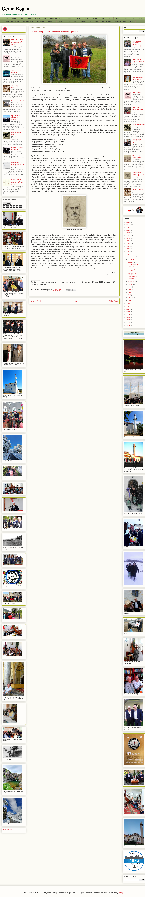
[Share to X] (71, 290)
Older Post (113, 301)
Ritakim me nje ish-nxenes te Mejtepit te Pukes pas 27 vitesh (17, 42)
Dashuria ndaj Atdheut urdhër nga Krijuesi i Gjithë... (133, 275)
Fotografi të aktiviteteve (12, 21)
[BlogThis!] (69, 290)
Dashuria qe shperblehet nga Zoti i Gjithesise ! (137, 77)
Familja (86, 18)
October (131, 262)
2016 (128, 249)
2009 (128, 314)
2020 (128, 238)
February (131, 297)
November (131, 259)
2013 (128, 303)
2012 (128, 306)
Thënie (125, 18)
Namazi (29, 18)
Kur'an (78, 18)
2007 (128, 320)
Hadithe (37, 18)
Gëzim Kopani (16, 8)
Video (140, 18)
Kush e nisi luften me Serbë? (133, 265)
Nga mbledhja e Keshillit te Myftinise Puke (138, 141)
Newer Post (36, 301)
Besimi (14, 18)
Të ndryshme (40, 21)
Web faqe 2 (51, 21)
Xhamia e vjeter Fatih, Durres (137, 156)
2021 (128, 235)
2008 (128, 317)
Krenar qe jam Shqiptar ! (132, 269)
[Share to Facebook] (73, 290)
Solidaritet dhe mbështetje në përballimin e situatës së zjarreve (138, 43)
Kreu (6, 18)
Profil (102, 18)
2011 (128, 309)
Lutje (45, 18)
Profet (21, 18)
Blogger (121, 893)
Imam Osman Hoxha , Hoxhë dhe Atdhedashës (138, 174)
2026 (128, 222)
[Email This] (67, 290)
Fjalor (132, 18)
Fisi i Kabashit (15, 56)
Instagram (61, 21)
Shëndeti (94, 18)
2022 (128, 233)
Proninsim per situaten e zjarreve (138, 60)
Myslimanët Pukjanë (120, 21)
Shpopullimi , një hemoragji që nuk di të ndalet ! (17, 164)
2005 (128, 325)
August (130, 284)
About (132, 21)
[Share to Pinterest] (75, 290)
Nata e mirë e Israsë (17, 101)
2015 (128, 251)
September (131, 281)
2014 (128, 254)
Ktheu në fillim (7, 829)
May (129, 292)
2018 (128, 243)
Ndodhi (117, 18)
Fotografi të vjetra (28, 21)
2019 (128, 241)
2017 (128, 246)
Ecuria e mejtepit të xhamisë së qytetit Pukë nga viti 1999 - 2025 (17, 182)
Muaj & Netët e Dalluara (57, 18)
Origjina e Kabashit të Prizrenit (17, 148)
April (129, 295)
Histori (110, 18)
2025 (128, 225)
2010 (128, 312)
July (129, 287)
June (130, 289)
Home (74, 301)
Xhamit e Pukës (106, 21)
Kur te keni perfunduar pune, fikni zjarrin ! (137, 109)
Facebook (83, 21)
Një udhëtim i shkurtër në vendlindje (15, 117)
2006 (128, 322)
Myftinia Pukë (94, 21)
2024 (128, 227)
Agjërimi (70, 18)
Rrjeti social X (72, 21)
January (131, 300)
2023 (128, 230)
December (131, 256)
